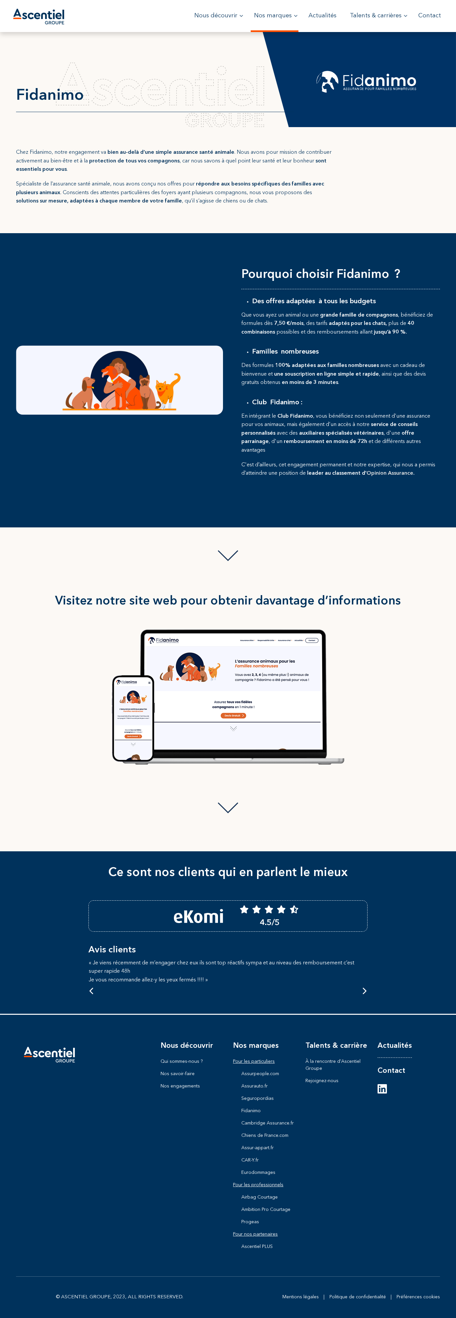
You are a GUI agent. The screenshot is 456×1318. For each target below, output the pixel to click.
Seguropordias (257, 1098)
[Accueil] (38, 16)
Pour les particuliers (254, 1061)
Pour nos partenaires (255, 1234)
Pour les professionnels (258, 1185)
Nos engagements (180, 1086)
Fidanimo (251, 1111)
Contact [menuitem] (429, 16)
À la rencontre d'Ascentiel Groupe (333, 1065)
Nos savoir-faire (178, 1073)
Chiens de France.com (264, 1135)
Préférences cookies (418, 1297)
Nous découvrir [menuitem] (218, 22)
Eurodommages (258, 1172)
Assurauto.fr (254, 1086)
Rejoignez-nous (321, 1080)
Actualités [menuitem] (322, 16)
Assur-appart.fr (257, 1148)
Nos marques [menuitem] (275, 22)
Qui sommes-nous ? (182, 1061)
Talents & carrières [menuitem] (378, 22)
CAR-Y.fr (250, 1160)
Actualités (395, 1045)
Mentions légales (300, 1297)
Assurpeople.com (260, 1073)
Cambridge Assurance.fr (267, 1123)
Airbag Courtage (259, 1197)
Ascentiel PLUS (257, 1246)
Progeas (250, 1222)
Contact (391, 1070)
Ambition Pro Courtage (265, 1209)
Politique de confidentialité (357, 1297)
